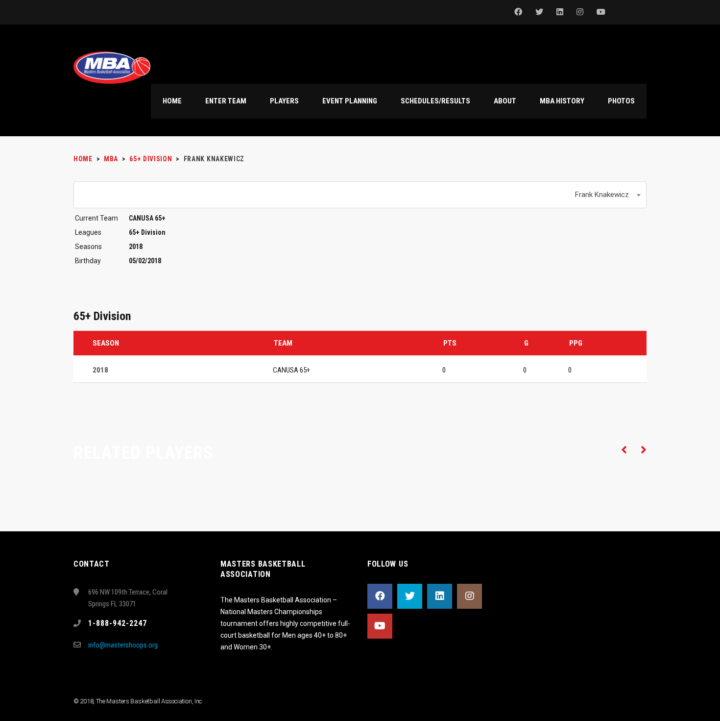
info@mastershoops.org (123, 645)
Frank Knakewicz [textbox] (602, 194)
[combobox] (360, 194)
